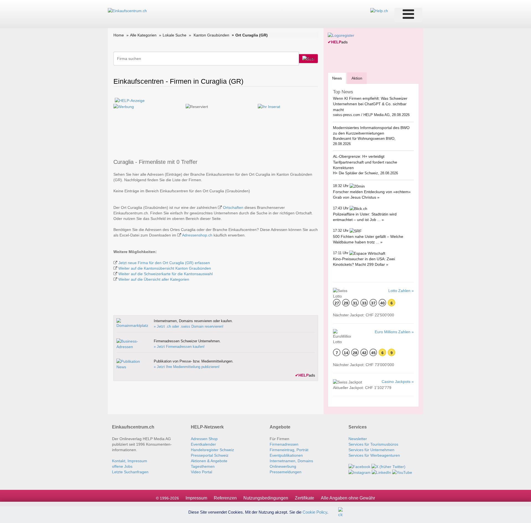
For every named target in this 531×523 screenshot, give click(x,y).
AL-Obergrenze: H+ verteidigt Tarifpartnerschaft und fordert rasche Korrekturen (365, 162)
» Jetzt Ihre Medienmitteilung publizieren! (187, 367)
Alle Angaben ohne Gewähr (348, 498)
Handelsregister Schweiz (212, 450)
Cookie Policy (315, 511)
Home (118, 35)
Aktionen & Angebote (209, 461)
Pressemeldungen (285, 472)
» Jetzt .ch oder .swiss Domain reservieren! (188, 326)
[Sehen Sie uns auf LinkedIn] (381, 472)
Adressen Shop (204, 439)
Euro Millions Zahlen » (394, 332)
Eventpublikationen (286, 455)
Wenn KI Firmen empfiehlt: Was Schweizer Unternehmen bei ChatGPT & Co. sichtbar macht (370, 104)
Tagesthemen (203, 466)
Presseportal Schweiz (209, 455)
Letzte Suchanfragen (130, 472)
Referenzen (225, 498)
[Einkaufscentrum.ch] (127, 10)
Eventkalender (203, 444)
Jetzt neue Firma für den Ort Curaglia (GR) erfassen (164, 263)
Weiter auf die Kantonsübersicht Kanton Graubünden (164, 268)
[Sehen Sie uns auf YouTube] (402, 472)
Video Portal (201, 472)
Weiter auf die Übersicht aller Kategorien (153, 279)
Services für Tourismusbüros (373, 444)
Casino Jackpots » (398, 381)
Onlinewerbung (283, 466)
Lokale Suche (174, 35)
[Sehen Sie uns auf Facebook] (359, 466)
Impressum (196, 498)
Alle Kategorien (143, 35)
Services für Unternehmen (371, 450)
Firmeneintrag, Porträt (289, 450)
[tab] (337, 78)
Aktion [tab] (357, 78)
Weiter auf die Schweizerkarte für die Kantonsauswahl (165, 274)
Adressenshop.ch (197, 235)
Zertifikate (304, 498)
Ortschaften (233, 207)
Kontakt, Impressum (129, 461)
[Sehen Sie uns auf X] (388, 466)
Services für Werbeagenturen (374, 455)
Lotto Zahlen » (401, 290)
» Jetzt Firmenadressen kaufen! (179, 347)
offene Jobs (122, 466)
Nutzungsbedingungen (265, 498)
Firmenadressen (284, 444)
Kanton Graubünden (211, 35)
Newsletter (357, 439)
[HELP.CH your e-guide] (379, 10)
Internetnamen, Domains (291, 461)
